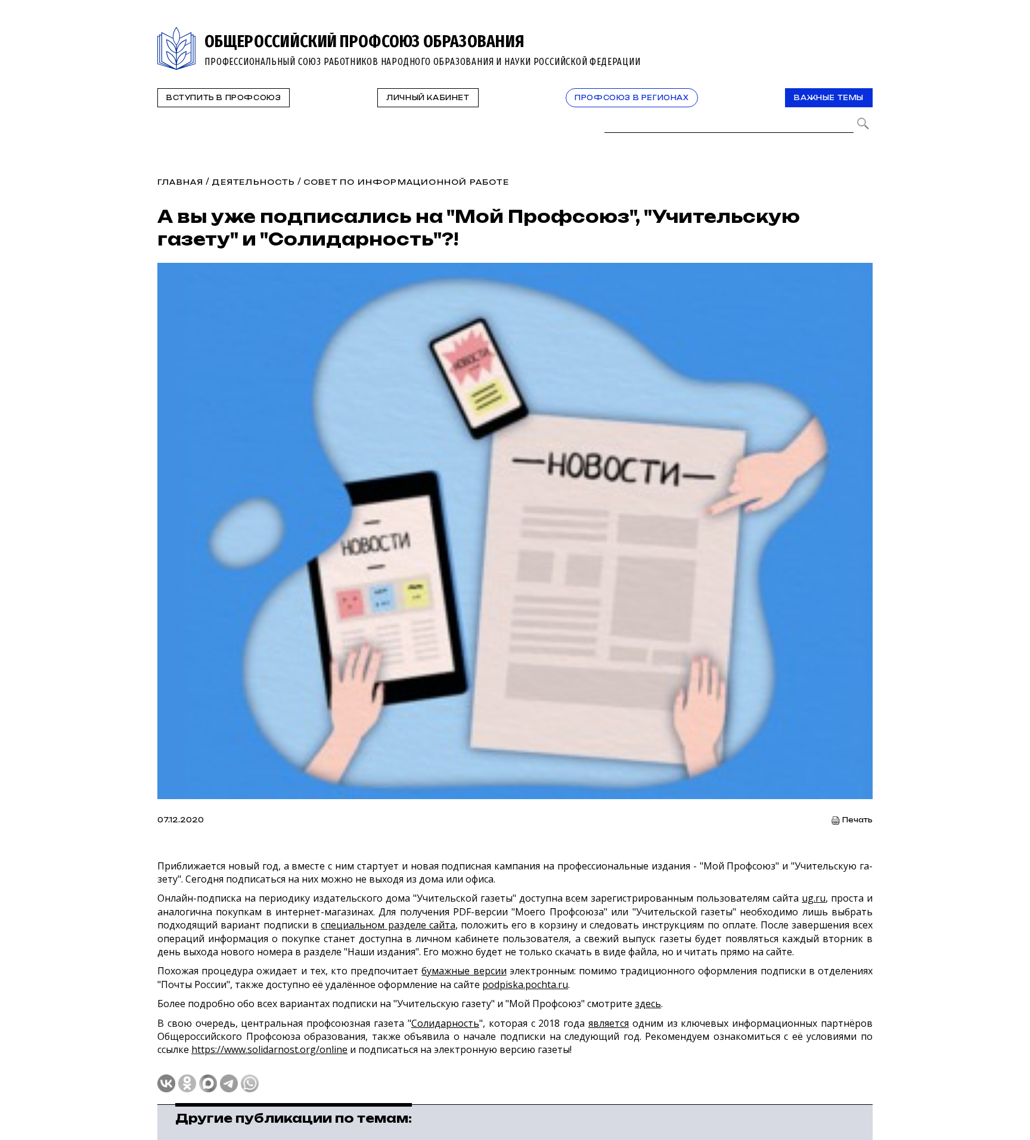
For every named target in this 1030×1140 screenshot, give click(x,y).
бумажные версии (463, 970)
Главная (180, 182)
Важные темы (829, 98)
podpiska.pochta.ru (525, 984)
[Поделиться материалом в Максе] (208, 1083)
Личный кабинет (427, 98)
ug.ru (814, 898)
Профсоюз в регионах (631, 98)
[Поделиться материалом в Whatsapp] (250, 1083)
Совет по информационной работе (406, 182)
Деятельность (253, 182)
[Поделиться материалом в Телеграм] (229, 1083)
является (608, 1023)
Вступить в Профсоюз (223, 98)
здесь (648, 1003)
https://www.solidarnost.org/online (269, 1049)
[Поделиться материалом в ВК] (166, 1083)
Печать (857, 820)
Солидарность (445, 1023)
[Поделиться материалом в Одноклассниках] (187, 1083)
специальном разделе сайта (388, 924)
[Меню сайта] (862, 34)
